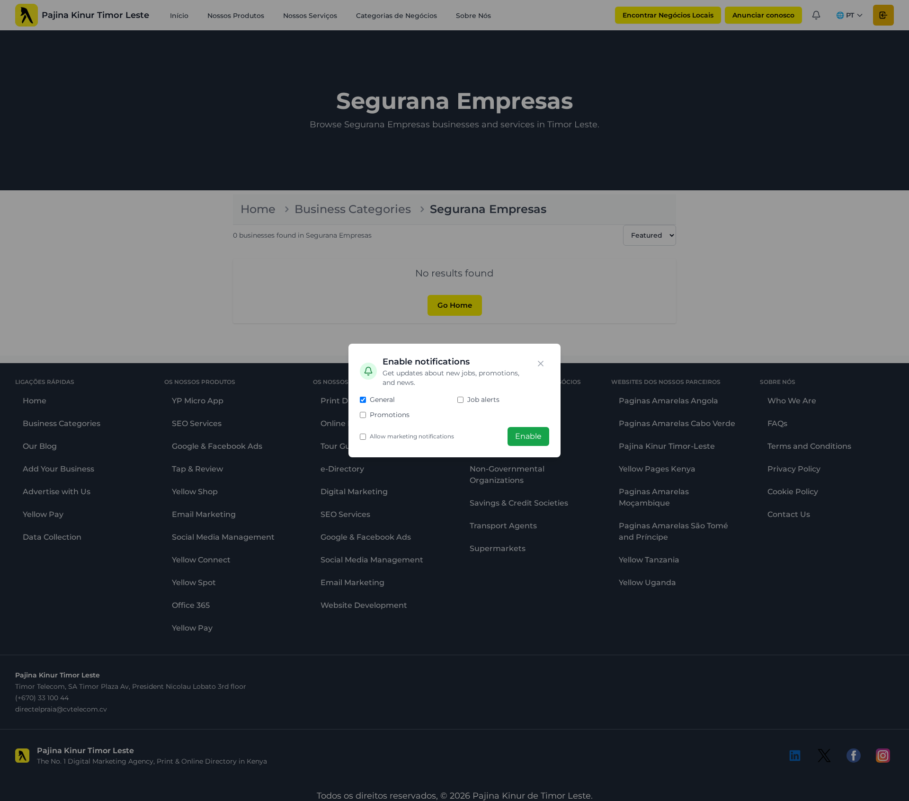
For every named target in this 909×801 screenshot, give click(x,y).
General (382, 399)
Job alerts (483, 399)
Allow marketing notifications (412, 436)
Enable (528, 436)
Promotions (390, 414)
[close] (540, 363)
